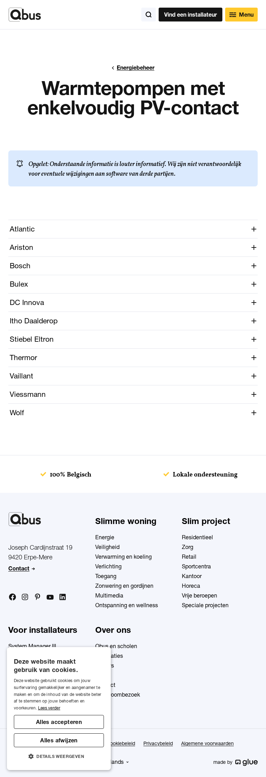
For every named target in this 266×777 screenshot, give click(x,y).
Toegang (105, 576)
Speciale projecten (205, 605)
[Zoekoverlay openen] (148, 14)
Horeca (191, 585)
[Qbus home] (24, 14)
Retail (189, 556)
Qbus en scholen (116, 646)
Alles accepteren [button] (59, 721)
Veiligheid (107, 546)
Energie (104, 537)
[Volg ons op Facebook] (12, 597)
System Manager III (32, 646)
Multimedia (109, 595)
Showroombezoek (117, 694)
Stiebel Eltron (32, 339)
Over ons (113, 630)
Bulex (19, 284)
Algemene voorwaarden (207, 743)
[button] (59, 756)
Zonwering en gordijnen (124, 585)
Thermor (23, 357)
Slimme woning (126, 521)
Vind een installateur (190, 14)
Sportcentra (196, 566)
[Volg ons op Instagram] (25, 597)
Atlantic (22, 229)
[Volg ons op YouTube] (50, 597)
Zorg (187, 546)
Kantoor (192, 576)
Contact (18, 568)
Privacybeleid (158, 743)
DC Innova (27, 302)
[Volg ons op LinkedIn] (62, 597)
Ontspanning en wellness (126, 605)
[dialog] (59, 708)
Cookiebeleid (121, 743)
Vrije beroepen (199, 595)
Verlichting (108, 566)
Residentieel (197, 537)
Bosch (20, 265)
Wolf (17, 412)
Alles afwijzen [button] (59, 740)
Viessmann (28, 394)
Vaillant (21, 376)
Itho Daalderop (33, 320)
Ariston (21, 247)
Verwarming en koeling (123, 556)
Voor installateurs (42, 630)
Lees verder (49, 707)
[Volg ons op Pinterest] (37, 597)
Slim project (206, 521)
